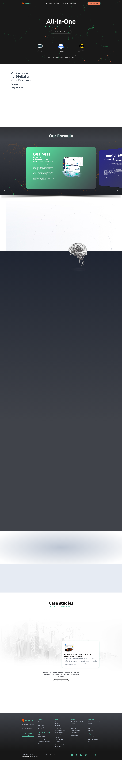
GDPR (89, 741)
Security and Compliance (93, 739)
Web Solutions (91, 727)
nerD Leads (73, 728)
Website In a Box (74, 735)
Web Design (40, 745)
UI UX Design (57, 741)
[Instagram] (86, 755)
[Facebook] (81, 755)
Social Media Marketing (60, 730)
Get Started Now (94, 3)
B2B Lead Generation (75, 725)
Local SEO (57, 723)
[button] (2, 32)
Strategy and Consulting (60, 736)
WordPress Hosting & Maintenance (59, 745)
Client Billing (90, 730)
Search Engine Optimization (44, 741)
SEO (55, 721)
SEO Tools (40, 743)
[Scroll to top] (3, 755)
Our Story (40, 721)
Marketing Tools (41, 739)
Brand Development (59, 734)
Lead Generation (58, 728)
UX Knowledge (41, 727)
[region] (61, 171)
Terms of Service (91, 738)
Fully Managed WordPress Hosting (76, 733)
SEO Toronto (57, 725)
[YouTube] (72, 755)
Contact (40, 728)
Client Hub (90, 728)
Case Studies (64, 3)
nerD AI (72, 727)
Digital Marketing (41, 738)
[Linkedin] (76, 755)
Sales (39, 734)
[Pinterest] (95, 755)
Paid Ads (56, 727)
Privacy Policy (91, 736)
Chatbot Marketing (42, 736)
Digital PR (57, 737)
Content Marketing (59, 732)
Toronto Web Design (59, 739)
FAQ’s (39, 723)
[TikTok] (91, 755)
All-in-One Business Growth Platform (77, 722)
